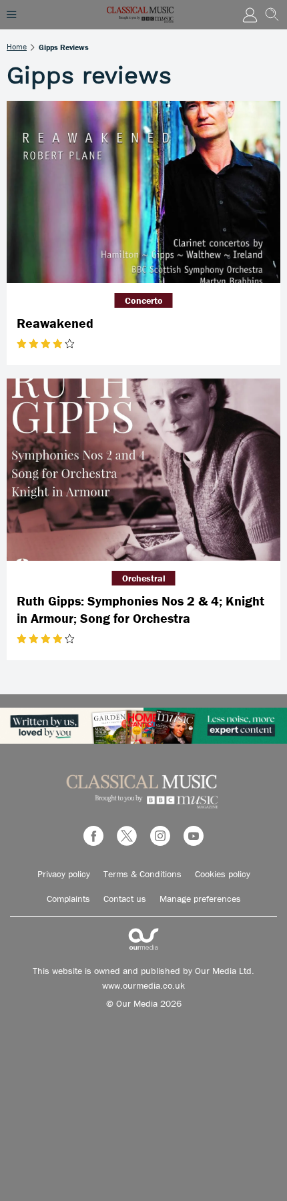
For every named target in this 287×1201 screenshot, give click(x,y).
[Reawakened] (143, 192)
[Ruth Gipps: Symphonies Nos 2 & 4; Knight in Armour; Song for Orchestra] (143, 470)
